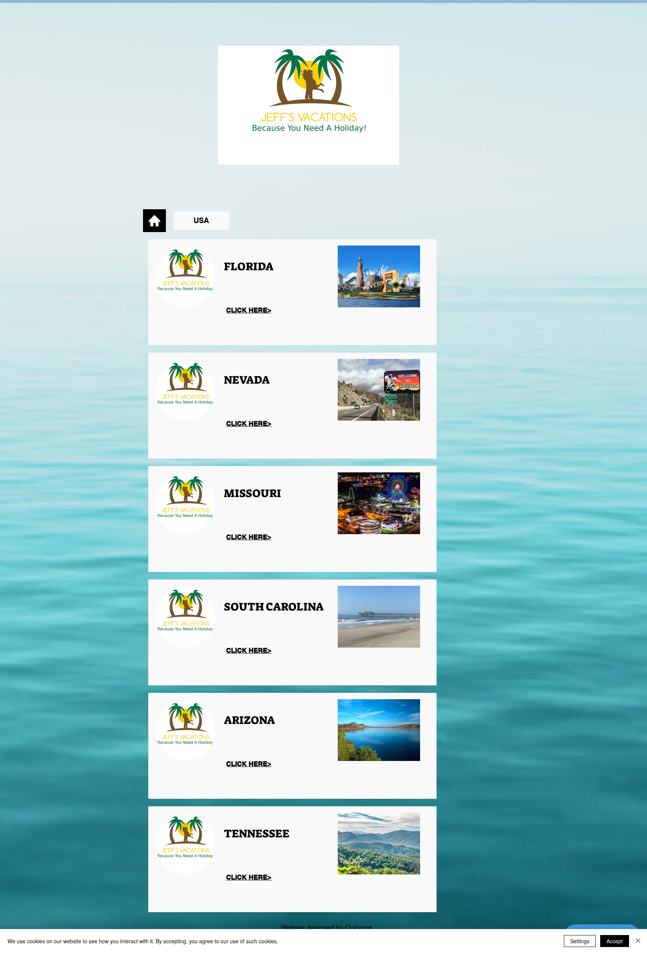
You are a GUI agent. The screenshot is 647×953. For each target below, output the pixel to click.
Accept (615, 941)
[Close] (638, 941)
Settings (579, 941)
